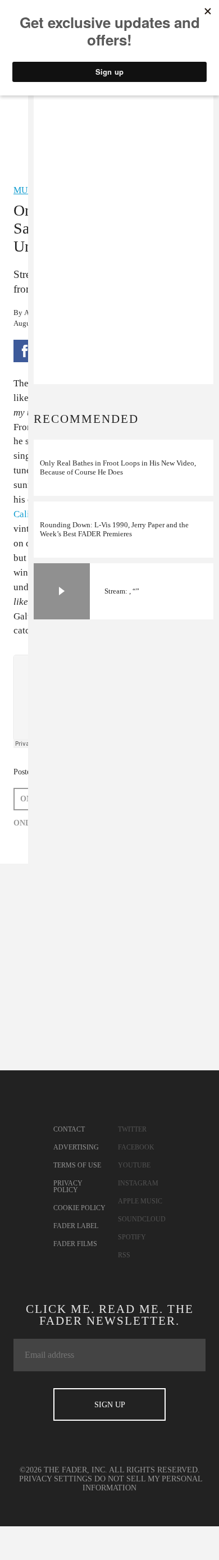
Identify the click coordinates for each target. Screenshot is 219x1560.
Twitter (132, 1129)
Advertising (76, 1147)
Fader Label (75, 1226)
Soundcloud (142, 1219)
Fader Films (75, 1244)
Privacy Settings (55, 1479)
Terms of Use (77, 1165)
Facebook (136, 1147)
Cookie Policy (79, 1208)
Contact (69, 1129)
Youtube (134, 1165)
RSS (124, 1255)
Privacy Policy (68, 1186)
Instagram (138, 1183)
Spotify (132, 1237)
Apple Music (140, 1201)
